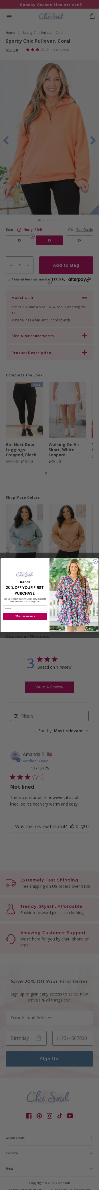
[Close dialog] (95, 561)
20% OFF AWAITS (25, 616)
